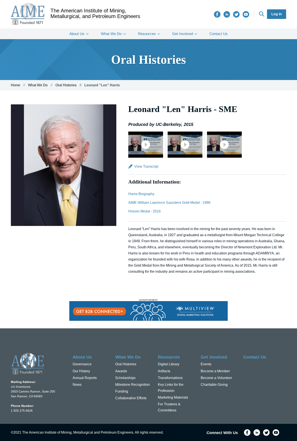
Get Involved (182, 34)
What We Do (111, 34)
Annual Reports (85, 378)
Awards (121, 371)
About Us (76, 34)
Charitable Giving (214, 384)
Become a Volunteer (216, 378)
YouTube (246, 14)
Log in (276, 14)
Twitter (236, 14)
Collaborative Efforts (131, 398)
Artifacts (164, 371)
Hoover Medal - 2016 (144, 211)
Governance (82, 364)
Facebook (217, 14)
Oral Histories (66, 85)
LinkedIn (227, 14)
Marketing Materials (173, 397)
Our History (81, 371)
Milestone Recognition (132, 384)
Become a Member (215, 371)
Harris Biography (141, 194)
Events (206, 364)
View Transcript (146, 166)
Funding (121, 391)
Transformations (170, 378)
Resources (147, 34)
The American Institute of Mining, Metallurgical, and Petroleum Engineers (95, 13)
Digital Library (168, 364)
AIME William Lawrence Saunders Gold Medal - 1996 (169, 202)
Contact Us (218, 34)
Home (15, 85)
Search (261, 14)
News (77, 384)
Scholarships (125, 378)
